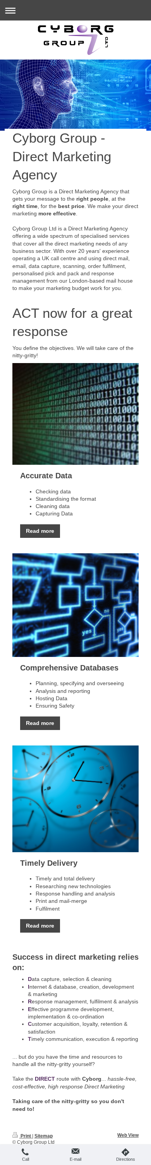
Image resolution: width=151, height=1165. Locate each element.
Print (25, 1135)
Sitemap (43, 1135)
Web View (128, 1135)
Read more (40, 531)
